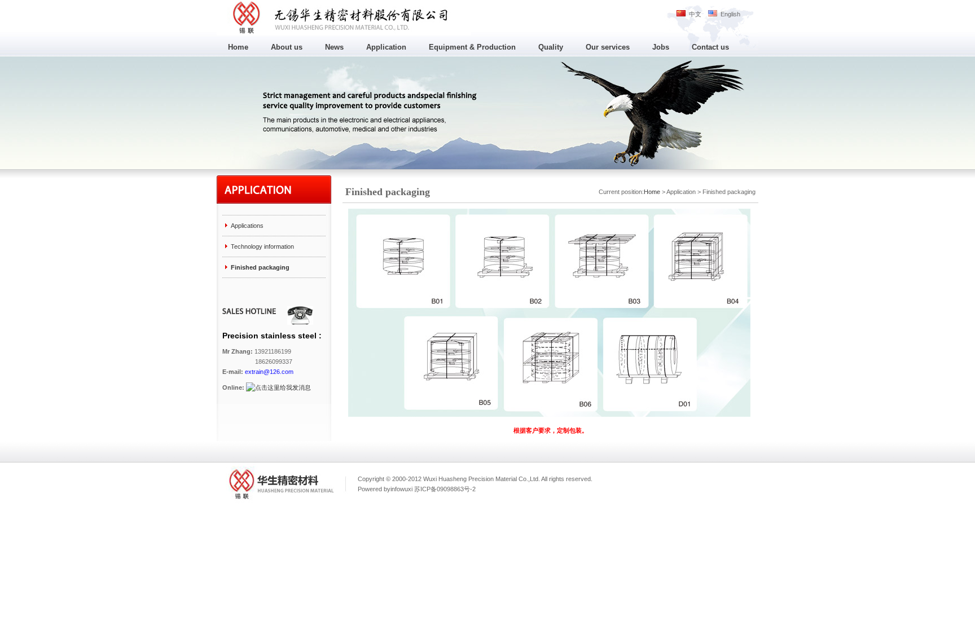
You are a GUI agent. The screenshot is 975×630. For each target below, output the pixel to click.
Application (386, 47)
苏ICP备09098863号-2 (445, 489)
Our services (608, 47)
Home (238, 47)
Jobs (660, 47)
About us (286, 47)
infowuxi (401, 489)
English (728, 14)
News (334, 47)
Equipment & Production (472, 47)
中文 (693, 14)
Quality (550, 47)
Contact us (710, 47)
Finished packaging (260, 267)
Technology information (262, 246)
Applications (247, 225)
